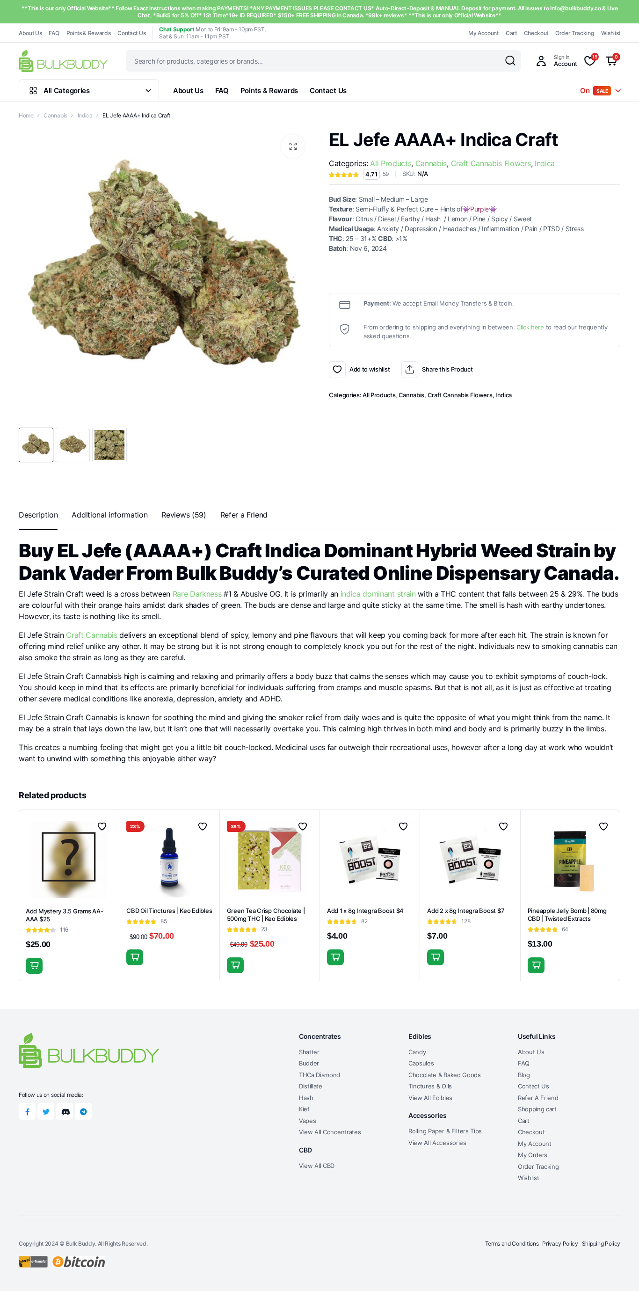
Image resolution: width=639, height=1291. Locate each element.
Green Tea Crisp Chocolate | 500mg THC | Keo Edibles (266, 914)
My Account (483, 32)
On (594, 90)
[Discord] (64, 1111)
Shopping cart (537, 1109)
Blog (524, 1075)
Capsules (421, 1063)
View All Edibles (430, 1097)
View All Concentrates (330, 1132)
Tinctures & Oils (430, 1086)
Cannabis (55, 115)
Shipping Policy (601, 1243)
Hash (306, 1097)
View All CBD (316, 1165)
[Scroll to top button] (618, 1270)
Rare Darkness (197, 593)
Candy (417, 1052)
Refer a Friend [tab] (244, 514)
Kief (304, 1109)
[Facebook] (27, 1111)
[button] (293, 146)
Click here (530, 327)
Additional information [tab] (109, 514)
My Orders (532, 1155)
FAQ (54, 32)
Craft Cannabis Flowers (491, 163)
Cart (511, 32)
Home (26, 115)
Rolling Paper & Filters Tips (445, 1131)
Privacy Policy (560, 1243)
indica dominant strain (378, 593)
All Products (390, 163)
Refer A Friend (538, 1097)
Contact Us (131, 32)
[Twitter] (45, 1111)
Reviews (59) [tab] (183, 514)
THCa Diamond (319, 1075)
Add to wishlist (337, 369)
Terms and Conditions (512, 1243)
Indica (85, 115)
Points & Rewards (88, 32)
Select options (134, 957)
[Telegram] (83, 1111)
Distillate (310, 1086)
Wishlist (610, 32)
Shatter (309, 1052)
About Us (30, 32)
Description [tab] (38, 514)
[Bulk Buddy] (63, 61)
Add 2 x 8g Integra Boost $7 (465, 910)
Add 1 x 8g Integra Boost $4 (365, 910)
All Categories (67, 90)
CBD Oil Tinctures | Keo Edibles (169, 910)
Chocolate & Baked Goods (444, 1075)
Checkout (536, 32)
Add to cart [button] (34, 966)
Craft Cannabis (91, 635)
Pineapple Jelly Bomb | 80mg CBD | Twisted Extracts (567, 914)
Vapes (307, 1120)
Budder (309, 1063)
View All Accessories (437, 1142)
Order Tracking (574, 32)
